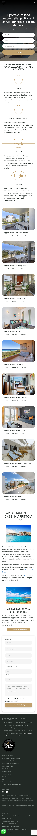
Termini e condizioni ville (8, 782)
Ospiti (7, 675)
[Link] (4, 2)
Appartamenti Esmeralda (13, 496)
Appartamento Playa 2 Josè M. (16, 397)
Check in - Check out (12, 666)
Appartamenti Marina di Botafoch (11, 758)
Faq (3, 779)
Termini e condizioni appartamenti (11, 784)
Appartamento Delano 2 (13, 364)
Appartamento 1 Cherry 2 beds (16, 265)
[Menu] (34, 2)
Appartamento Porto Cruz (14, 331)
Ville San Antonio (6, 769)
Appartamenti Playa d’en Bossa (10, 761)
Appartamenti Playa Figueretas (10, 763)
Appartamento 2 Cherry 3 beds (16, 232)
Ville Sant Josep (6, 774)
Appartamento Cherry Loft (14, 298)
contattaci (26, 575)
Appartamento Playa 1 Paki (14, 430)
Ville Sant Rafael (6, 777)
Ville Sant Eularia (6, 771)
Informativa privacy (7, 832)
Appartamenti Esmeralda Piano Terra (18, 463)
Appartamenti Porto (7, 766)
